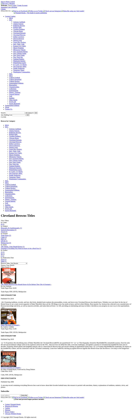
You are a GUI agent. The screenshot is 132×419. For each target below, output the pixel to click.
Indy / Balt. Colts (18, 44)
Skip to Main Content (8, 2)
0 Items (3, 9)
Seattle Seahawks (19, 68)
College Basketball (15, 79)
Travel (4, 232)
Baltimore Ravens (19, 26)
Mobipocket (6, 243)
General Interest (14, 94)
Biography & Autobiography (11, 228)
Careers (7, 408)
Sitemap (7, 410)
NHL (11, 74)
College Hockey (14, 81)
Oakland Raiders (18, 59)
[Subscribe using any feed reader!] (72, 11)
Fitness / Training (14, 92)
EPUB (4, 241)
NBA (11, 76)
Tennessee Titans (18, 70)
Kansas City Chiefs (19, 46)
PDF (3, 239)
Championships (14, 87)
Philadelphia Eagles (19, 63)
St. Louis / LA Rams (20, 65)
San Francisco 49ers (19, 66)
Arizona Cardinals (19, 22)
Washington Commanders (21, 72)
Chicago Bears (18, 31)
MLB (11, 18)
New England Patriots (20, 52)
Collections (12, 89)
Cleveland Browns (19, 35)
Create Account (22, 5)
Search (3, 113)
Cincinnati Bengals (19, 33)
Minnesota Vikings (19, 50)
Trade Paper (6, 235)
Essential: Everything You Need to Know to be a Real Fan (21, 248)
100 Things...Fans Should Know (12, 246)
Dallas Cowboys (18, 37)
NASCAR (12, 102)
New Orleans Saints (19, 53)
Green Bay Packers (19, 42)
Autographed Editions (16, 83)
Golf (10, 96)
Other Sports (13, 100)
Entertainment (13, 90)
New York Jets (18, 57)
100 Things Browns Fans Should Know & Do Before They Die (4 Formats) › (26, 284)
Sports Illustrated (14, 103)
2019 (3, 259)
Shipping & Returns (11, 406)
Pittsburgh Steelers (19, 61)
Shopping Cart (6, 7)
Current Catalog (10, 16)
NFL (10, 20)
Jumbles (11, 98)
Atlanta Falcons (18, 24)
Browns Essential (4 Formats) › (11, 367)
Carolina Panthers (19, 29)
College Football (14, 77)
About (7, 107)
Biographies (13, 85)
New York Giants (19, 55)
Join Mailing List (6, 115)
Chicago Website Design (13, 414)
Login (14, 5)
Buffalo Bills (17, 27)
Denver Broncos (18, 39)
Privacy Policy (9, 412)
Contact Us (8, 109)
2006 (3, 261)
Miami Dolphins (18, 48)
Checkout (14, 7)
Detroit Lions (17, 40)
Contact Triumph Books (13, 404)
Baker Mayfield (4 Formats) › (10, 325)
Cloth (4, 237)
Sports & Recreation (8, 230)
